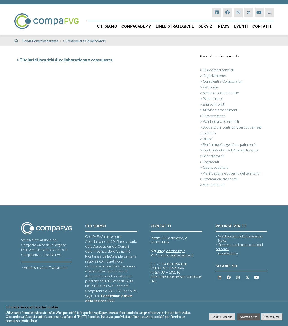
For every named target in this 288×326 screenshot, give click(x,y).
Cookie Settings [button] (222, 317)
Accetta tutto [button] (248, 317)
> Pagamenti (209, 162)
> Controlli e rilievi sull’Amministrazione (229, 150)
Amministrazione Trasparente (46, 267)
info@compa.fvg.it (171, 251)
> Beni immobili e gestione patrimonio (228, 144)
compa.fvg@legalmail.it (175, 255)
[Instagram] (238, 12)
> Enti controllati (212, 104)
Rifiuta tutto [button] (272, 317)
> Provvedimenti (212, 116)
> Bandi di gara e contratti (219, 121)
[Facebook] (227, 12)
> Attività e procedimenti (219, 110)
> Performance (211, 98)
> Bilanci (206, 138)
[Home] (16, 41)
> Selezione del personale (219, 92)
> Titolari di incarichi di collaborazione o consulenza (64, 59)
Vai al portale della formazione (240, 236)
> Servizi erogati (212, 156)
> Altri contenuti (212, 184)
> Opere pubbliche (214, 167)
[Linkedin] (216, 12)
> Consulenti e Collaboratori (84, 41)
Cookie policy (228, 253)
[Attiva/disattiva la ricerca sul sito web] (269, 12)
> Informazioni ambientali (219, 179)
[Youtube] (259, 12)
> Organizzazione (213, 75)
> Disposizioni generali (217, 70)
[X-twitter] (248, 12)
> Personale (209, 87)
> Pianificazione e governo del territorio (230, 173)
